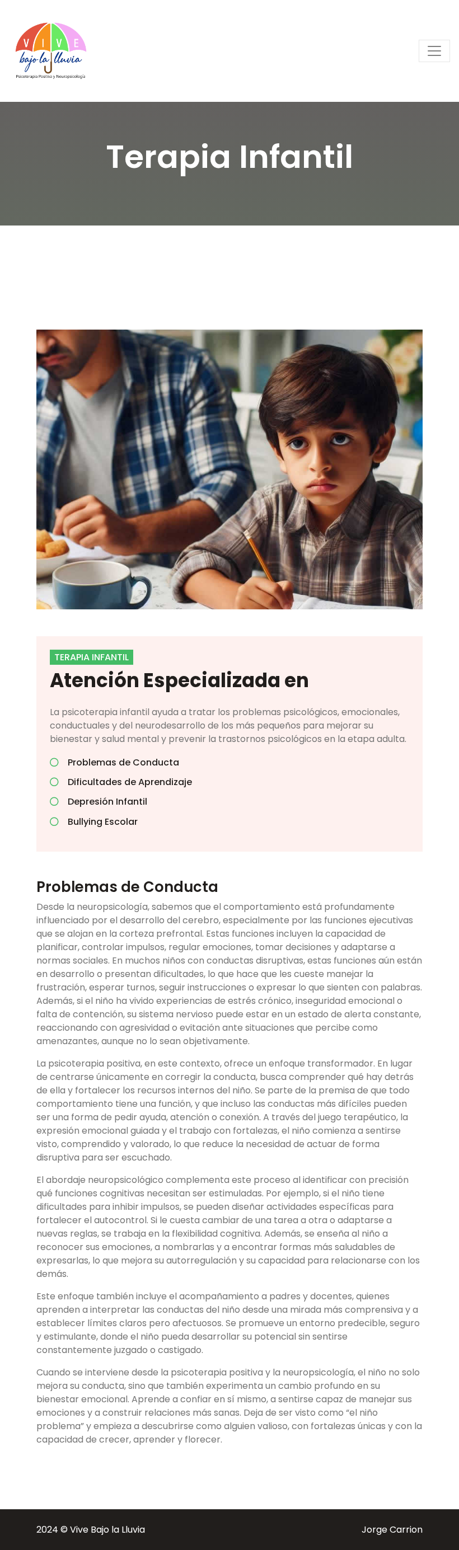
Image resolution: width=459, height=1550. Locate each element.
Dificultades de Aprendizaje (130, 782)
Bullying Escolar (103, 821)
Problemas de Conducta (123, 762)
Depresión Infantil (107, 801)
